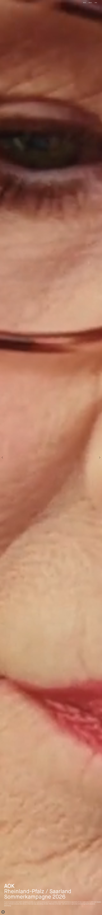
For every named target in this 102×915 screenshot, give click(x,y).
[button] (3, 912)
